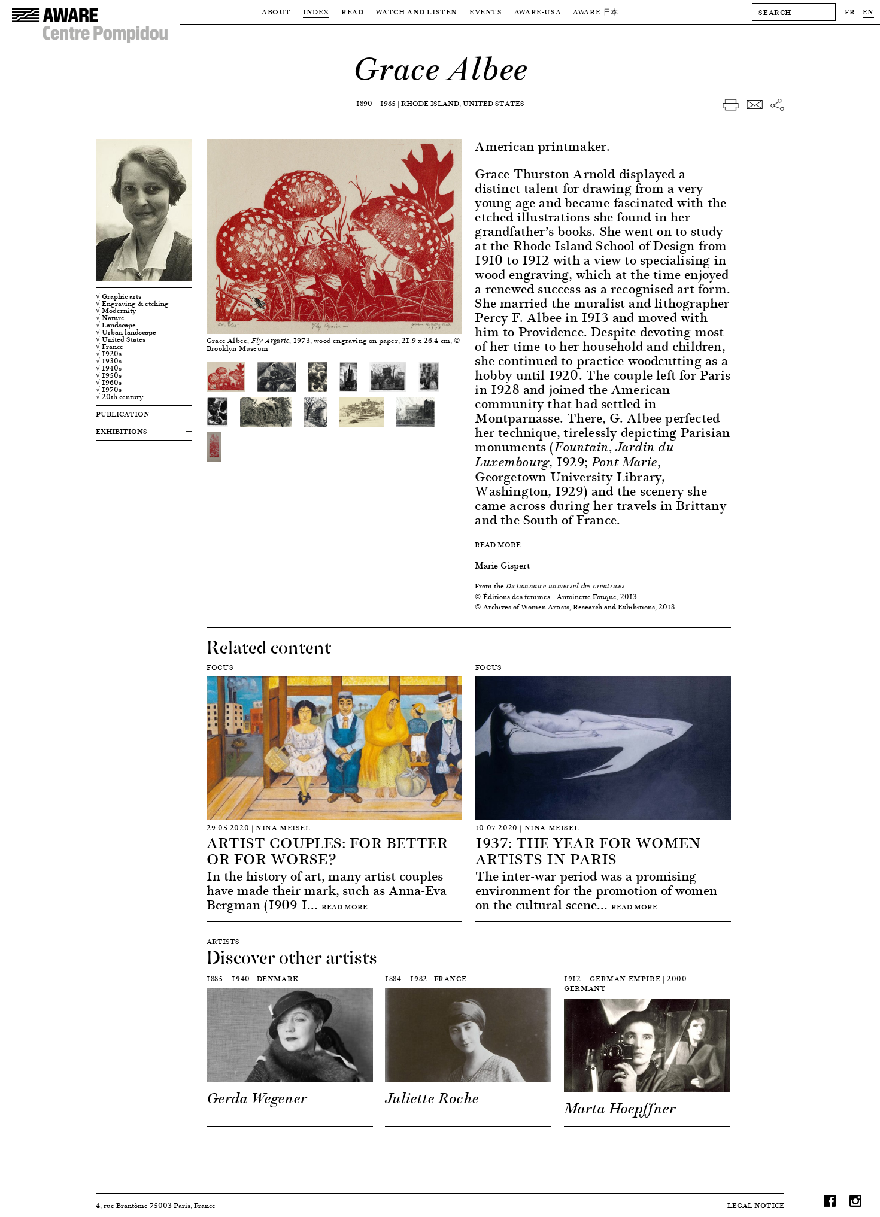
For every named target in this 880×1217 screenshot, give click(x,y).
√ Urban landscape (126, 332)
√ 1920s (109, 353)
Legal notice (755, 1205)
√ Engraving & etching (132, 303)
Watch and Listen (416, 11)
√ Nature (110, 317)
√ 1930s (109, 361)
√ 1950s (109, 375)
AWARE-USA (537, 11)
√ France (109, 346)
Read (352, 11)
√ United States (120, 339)
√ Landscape (116, 325)
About (276, 11)
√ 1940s (109, 368)
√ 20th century (119, 396)
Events (485, 11)
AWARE (595, 11)
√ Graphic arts (118, 296)
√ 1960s (109, 382)
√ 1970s (109, 389)
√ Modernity (116, 310)
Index (316, 11)
